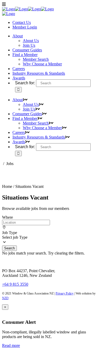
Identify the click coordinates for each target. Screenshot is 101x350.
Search (9, 248)
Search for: (25, 83)
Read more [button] (11, 345)
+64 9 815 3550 (15, 284)
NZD (5, 298)
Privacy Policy (65, 293)
